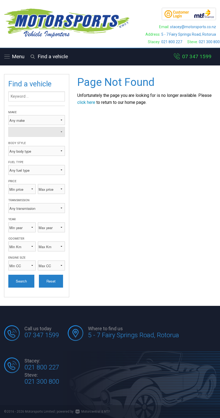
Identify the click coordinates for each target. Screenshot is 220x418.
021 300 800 (209, 42)
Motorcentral (90, 411)
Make (12, 112)
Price (12, 181)
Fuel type (15, 162)
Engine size (16, 257)
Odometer (16, 238)
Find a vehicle (53, 56)
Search (21, 281)
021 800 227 (171, 42)
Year (12, 219)
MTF (107, 411)
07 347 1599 (196, 56)
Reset (51, 281)
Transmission (19, 200)
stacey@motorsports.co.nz (193, 27)
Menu (18, 56)
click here (86, 102)
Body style (17, 143)
